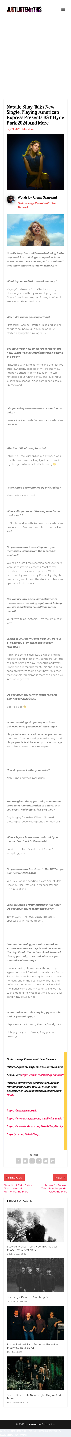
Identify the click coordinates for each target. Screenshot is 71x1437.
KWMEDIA (35, 1424)
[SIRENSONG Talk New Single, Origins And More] (35, 1373)
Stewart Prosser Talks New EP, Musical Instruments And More (32, 1248)
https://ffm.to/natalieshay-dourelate (42, 1075)
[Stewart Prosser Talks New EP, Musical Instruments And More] (35, 1225)
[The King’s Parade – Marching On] (35, 1275)
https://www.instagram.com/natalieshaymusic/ (35, 1118)
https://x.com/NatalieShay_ (23, 1134)
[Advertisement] (35, 55)
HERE (10, 1094)
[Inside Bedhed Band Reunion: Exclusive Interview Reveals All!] (35, 1323)
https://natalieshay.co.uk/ (22, 1110)
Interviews (28, 129)
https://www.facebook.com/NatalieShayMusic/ (35, 1126)
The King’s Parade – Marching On (28, 1297)
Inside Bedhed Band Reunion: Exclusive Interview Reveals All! (32, 1346)
